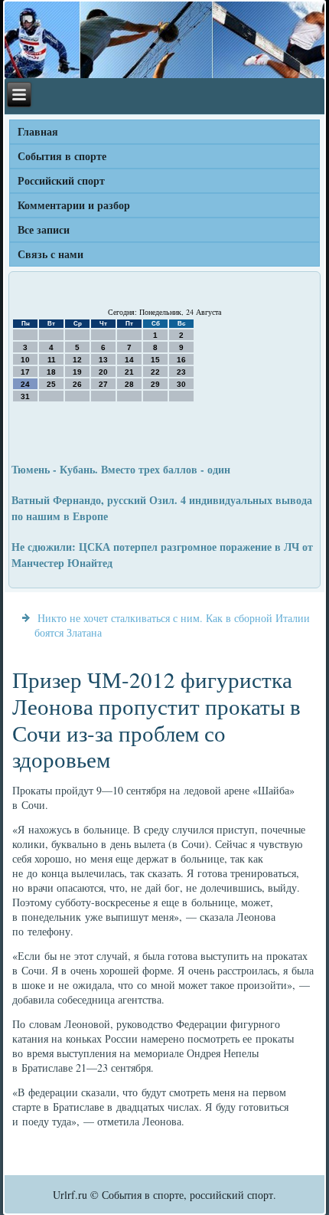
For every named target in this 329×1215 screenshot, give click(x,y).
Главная (38, 131)
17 (25, 372)
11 (51, 359)
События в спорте (62, 156)
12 (77, 359)
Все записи (44, 229)
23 (181, 372)
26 (77, 384)
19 (77, 372)
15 (155, 359)
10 (25, 359)
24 (25, 384)
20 (103, 372)
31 (25, 396)
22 (155, 372)
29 (155, 384)
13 (103, 359)
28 (129, 384)
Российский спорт (61, 180)
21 (129, 372)
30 (181, 384)
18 (51, 372)
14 (129, 359)
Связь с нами (50, 254)
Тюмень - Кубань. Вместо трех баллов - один (120, 469)
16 (181, 359)
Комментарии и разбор (74, 205)
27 (103, 384)
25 (51, 384)
